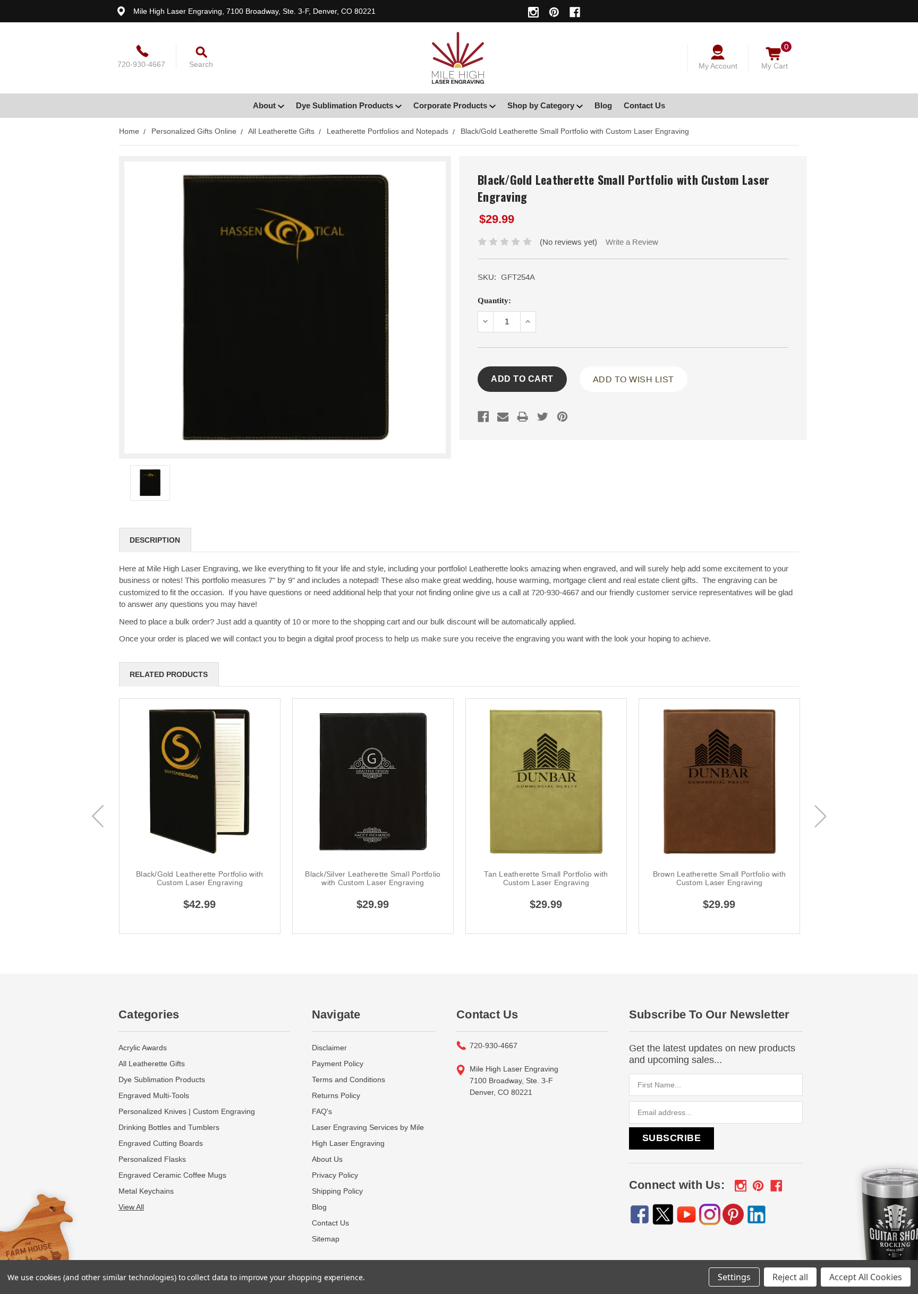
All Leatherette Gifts (151, 1063)
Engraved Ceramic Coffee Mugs (172, 1175)
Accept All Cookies (865, 1277)
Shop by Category (541, 105)
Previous (98, 816)
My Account (718, 66)
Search (201, 64)
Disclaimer (329, 1047)
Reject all (790, 1277)
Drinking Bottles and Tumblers (168, 1127)
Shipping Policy (337, 1191)
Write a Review (632, 241)
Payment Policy (337, 1063)
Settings (734, 1277)
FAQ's (322, 1111)
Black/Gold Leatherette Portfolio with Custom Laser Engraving (199, 878)
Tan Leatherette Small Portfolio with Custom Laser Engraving (546, 878)
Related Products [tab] (169, 674)
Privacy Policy (335, 1175)
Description (155, 540)
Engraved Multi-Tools (153, 1095)
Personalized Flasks (152, 1159)
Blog (603, 105)
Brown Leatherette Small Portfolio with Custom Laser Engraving (719, 878)
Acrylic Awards (142, 1047)
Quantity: (494, 300)
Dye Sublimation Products (345, 105)
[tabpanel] (199, 816)
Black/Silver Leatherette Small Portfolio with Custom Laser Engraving (372, 878)
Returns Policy (336, 1095)
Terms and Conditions (348, 1079)
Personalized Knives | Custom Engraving (186, 1111)
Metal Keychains (146, 1191)
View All (131, 1207)
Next (820, 816)
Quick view (199, 769)
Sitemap (325, 1239)
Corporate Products (451, 105)
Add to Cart (199, 793)
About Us (327, 1159)
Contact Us (644, 105)
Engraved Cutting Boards (160, 1143)
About (265, 105)
